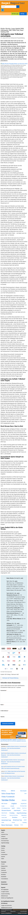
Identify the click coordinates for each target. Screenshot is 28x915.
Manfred (3, 753)
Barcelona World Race (14, 815)
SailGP (13, 808)
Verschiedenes (4, 878)
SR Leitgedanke (4, 889)
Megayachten (4, 866)
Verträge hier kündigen (22, 913)
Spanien (3, 856)
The (2, 840)
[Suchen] (17, 6)
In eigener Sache (5, 891)
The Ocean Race (23, 805)
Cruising (11, 813)
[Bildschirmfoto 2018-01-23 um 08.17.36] (14, 670)
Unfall (2, 822)
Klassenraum (4, 884)
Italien (2, 858)
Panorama (3, 862)
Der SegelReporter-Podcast (7, 901)
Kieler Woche (4, 813)
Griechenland (4, 854)
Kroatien (3, 852)
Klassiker (3, 868)
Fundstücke (4, 872)
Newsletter (3, 882)
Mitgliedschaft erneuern (6, 907)
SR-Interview (3, 815)
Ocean (4, 840)
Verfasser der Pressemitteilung (10, 678)
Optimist (25, 810)
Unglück (14, 803)
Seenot (21, 824)
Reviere (3, 850)
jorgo (2, 759)
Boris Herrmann (6, 825)
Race (7, 840)
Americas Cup (17, 820)
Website (2, 716)
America (3, 834)
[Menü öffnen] (2, 10)
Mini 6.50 (25, 817)
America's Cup (6, 820)
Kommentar (4, 690)
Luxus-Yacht (4, 817)
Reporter (3, 887)
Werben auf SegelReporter (7, 898)
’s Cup (6, 834)
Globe (6, 838)
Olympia (16, 825)
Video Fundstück (7, 797)
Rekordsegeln (23, 790)
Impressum (3, 911)
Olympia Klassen (6, 810)
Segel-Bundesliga (22, 813)
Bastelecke (3, 876)
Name (2, 704)
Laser (25, 793)
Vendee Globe (8, 800)
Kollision (18, 808)
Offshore (3, 836)
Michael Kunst (4, 895)
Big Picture (24, 808)
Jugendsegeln (17, 810)
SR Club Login (15, 13)
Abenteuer (24, 800)
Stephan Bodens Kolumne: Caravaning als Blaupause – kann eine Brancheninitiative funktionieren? (13, 748)
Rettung (3, 790)
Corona (13, 822)
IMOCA (13, 790)
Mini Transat (4, 803)
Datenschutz (13, 911)
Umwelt (12, 806)
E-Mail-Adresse (5, 710)
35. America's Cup (5, 808)
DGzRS (25, 820)
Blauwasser (24, 815)
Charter (3, 848)
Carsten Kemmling (5, 893)
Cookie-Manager (23, 911)
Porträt (2, 806)
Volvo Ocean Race (8, 794)
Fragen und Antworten (6, 905)
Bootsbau (14, 817)
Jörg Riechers (24, 803)
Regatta (3, 830)
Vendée (3, 838)
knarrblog (25, 822)
